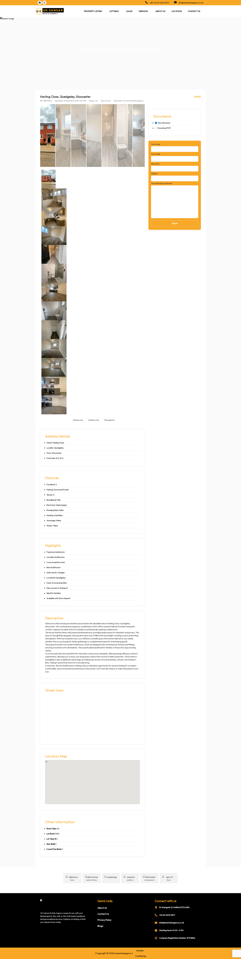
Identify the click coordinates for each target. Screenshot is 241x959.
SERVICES (143, 11)
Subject (154, 174)
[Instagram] (44, 3)
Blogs (100, 925)
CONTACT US (194, 11)
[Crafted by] (140, 951)
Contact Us (103, 913)
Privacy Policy (104, 919)
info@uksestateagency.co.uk (190, 2)
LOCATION (177, 11)
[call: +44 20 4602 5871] (146, 2)
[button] (93, 11)
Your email (155, 154)
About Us (102, 907)
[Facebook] (40, 3)
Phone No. (155, 164)
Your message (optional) (161, 183)
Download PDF (164, 128)
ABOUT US (160, 11)
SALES (129, 11)
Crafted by (140, 956)
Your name (155, 144)
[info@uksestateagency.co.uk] (175, 2)
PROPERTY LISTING (93, 11)
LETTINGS (114, 11)
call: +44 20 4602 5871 (159, 2)
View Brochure (164, 123)
